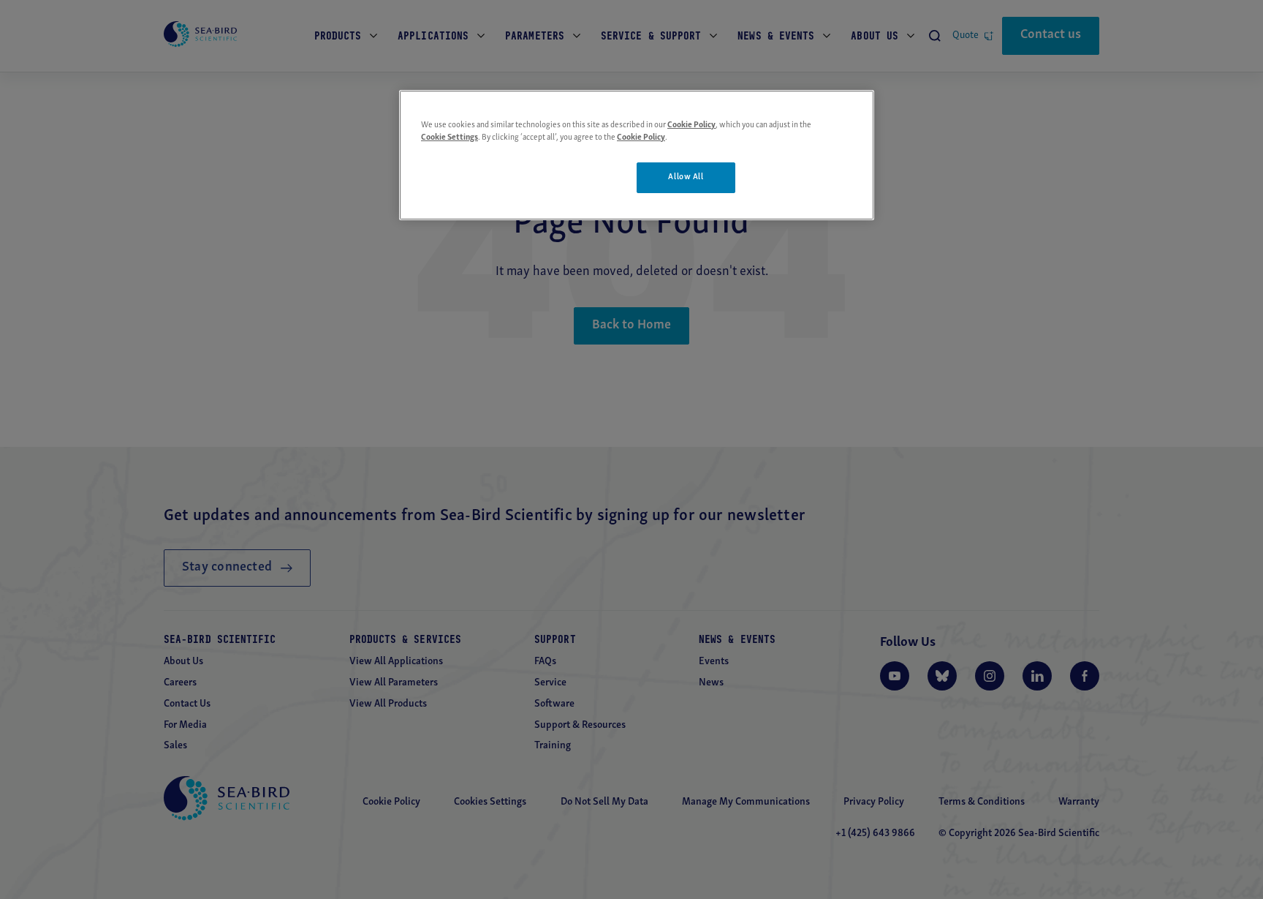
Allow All (685, 177)
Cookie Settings (449, 137)
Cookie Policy (691, 125)
